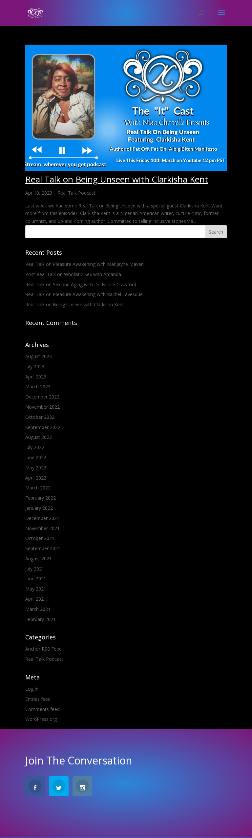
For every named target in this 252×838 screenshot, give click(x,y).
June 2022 (35, 457)
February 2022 (40, 498)
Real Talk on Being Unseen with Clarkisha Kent (116, 179)
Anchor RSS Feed (43, 649)
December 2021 (42, 518)
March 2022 (38, 487)
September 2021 (42, 548)
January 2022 (39, 508)
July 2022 (34, 447)
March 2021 (38, 609)
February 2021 (40, 619)
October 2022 (39, 417)
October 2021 (39, 538)
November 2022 (42, 407)
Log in (31, 689)
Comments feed (42, 709)
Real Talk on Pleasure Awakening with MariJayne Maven (84, 264)
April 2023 (35, 377)
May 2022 (35, 467)
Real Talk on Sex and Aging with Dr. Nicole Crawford (80, 284)
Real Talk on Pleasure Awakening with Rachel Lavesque (84, 294)
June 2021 (35, 578)
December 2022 (42, 397)
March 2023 (38, 386)
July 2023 (34, 366)
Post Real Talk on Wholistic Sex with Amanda (73, 274)
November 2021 (42, 528)
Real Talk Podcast (76, 193)
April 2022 (35, 478)
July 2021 (34, 569)
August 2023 (38, 356)
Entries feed (38, 699)
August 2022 (38, 437)
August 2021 (38, 558)
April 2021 (35, 599)
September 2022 (42, 427)
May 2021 (35, 589)
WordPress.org (41, 719)
